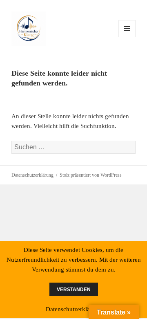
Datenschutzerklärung (32, 175)
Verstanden (74, 289)
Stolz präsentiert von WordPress (91, 175)
